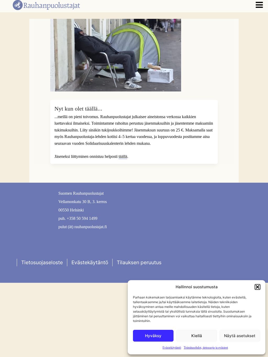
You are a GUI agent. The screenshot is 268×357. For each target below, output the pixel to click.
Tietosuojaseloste (42, 262)
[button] (257, 287)
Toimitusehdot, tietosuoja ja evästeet (206, 347)
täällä (123, 156)
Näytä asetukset (239, 335)
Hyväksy (153, 335)
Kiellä (196, 335)
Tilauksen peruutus (139, 262)
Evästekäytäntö (172, 347)
